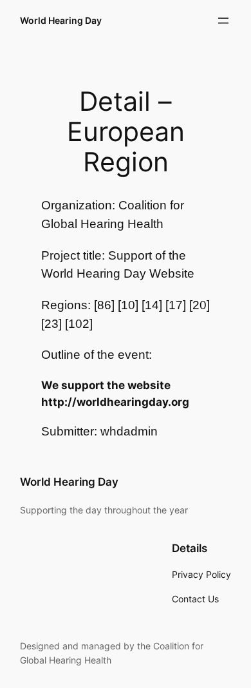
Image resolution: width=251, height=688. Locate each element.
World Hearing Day (61, 20)
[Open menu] (223, 20)
